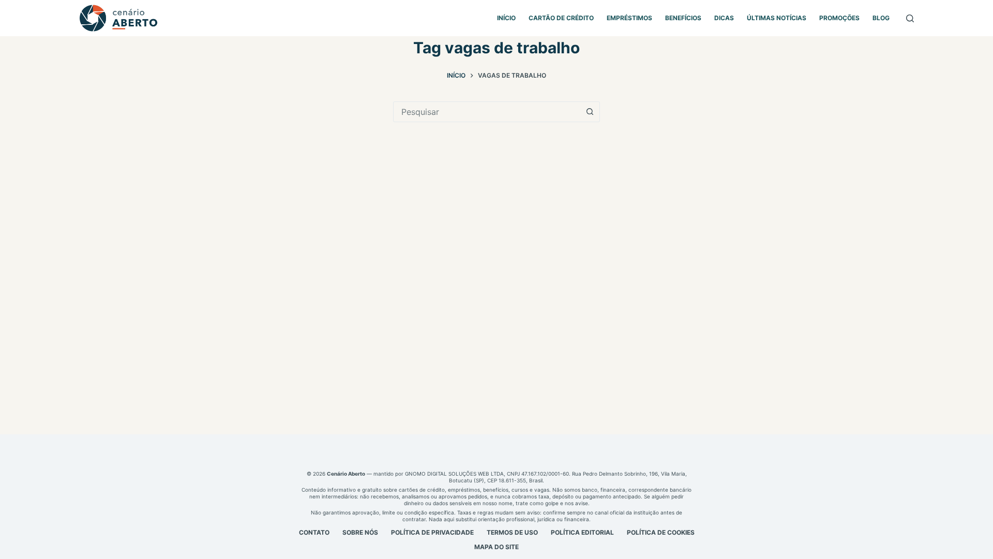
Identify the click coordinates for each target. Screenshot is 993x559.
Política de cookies (661, 532)
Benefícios (683, 18)
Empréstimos (629, 18)
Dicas (724, 18)
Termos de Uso (512, 532)
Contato (314, 532)
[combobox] (487, 111)
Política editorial (582, 532)
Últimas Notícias (776, 18)
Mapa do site (496, 547)
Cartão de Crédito (561, 18)
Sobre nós (360, 532)
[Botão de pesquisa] (589, 112)
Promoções (839, 18)
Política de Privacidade (432, 532)
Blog (881, 18)
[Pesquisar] (910, 18)
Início (506, 18)
